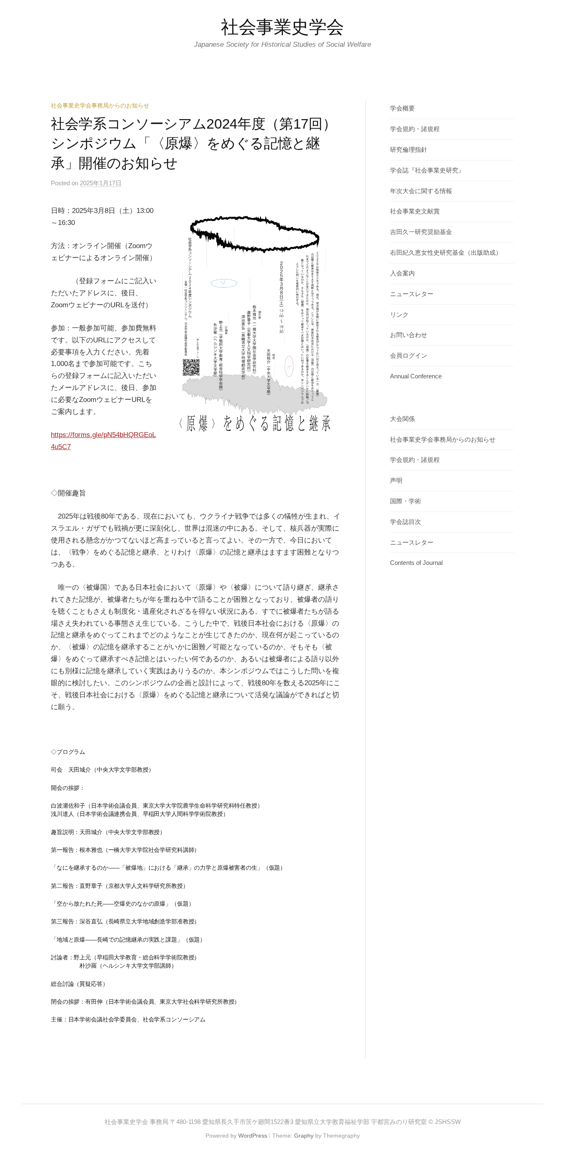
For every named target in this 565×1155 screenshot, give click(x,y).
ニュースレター (411, 294)
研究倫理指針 (408, 149)
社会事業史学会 (282, 27)
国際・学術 (405, 501)
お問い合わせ (408, 335)
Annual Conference (416, 376)
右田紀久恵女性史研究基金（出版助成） (446, 252)
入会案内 (402, 273)
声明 (396, 480)
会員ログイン (408, 355)
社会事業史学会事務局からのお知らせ (100, 105)
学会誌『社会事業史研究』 (427, 170)
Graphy (304, 1135)
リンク (399, 314)
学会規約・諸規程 (415, 129)
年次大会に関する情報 (421, 191)
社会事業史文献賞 (415, 211)
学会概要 (402, 108)
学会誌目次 (405, 522)
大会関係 (402, 419)
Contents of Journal (416, 563)
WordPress (252, 1135)
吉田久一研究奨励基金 (421, 232)
